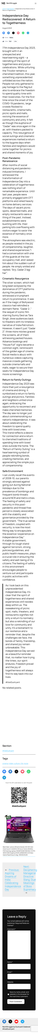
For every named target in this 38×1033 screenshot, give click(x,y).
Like (15, 41)
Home (4, 9)
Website (10, 982)
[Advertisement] (19, 720)
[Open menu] (35, 3)
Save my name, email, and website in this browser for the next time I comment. (19, 994)
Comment (11, 929)
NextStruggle (11, 3)
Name (10, 962)
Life (21, 763)
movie (26, 763)
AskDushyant (10, 9)
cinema (5, 763)
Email (9, 972)
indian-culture (14, 763)
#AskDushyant (8, 751)
